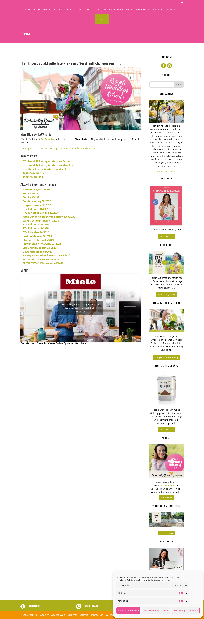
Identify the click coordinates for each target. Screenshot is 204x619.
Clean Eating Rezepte (46, 9)
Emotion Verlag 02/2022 (37, 201)
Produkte (141, 9)
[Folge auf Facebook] (163, 65)
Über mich (162, 171)
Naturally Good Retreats (118, 9)
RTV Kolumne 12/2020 (36, 224)
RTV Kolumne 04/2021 (36, 209)
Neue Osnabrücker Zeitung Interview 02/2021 (50, 216)
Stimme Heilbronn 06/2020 (38, 240)
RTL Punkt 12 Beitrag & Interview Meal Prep (48, 165)
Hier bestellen (166, 236)
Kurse (170, 9)
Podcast (69, 9)
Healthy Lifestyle (87, 9)
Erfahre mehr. (168, 485)
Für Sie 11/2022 (32, 193)
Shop (102, 19)
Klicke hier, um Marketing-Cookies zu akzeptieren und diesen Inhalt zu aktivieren (80, 308)
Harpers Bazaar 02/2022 (37, 205)
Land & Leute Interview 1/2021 (41, 220)
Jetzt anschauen (166, 533)
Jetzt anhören (166, 497)
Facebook (33, 606)
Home (27, 9)
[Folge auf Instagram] (169, 65)
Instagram (90, 606)
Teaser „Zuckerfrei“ (34, 172)
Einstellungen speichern (186, 610)
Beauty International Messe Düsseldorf (46, 255)
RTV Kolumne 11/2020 (36, 228)
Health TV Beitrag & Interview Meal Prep (46, 169)
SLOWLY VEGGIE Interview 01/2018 (43, 263)
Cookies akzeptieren (128, 610)
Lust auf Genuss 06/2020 (37, 236)
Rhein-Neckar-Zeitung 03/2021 (41, 212)
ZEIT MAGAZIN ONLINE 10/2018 (41, 259)
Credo (173, 171)
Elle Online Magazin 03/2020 (39, 247)
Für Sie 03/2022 (32, 197)
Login (181, 2)
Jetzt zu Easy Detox (166, 294)
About (156, 9)
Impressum (97, 614)
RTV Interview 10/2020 (36, 232)
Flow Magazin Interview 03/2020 (42, 244)
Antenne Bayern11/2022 (37, 189)
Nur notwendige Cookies (156, 610)
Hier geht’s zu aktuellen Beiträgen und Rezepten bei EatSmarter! (59, 148)
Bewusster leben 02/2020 (37, 251)
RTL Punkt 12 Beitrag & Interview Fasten (47, 161)
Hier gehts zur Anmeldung (166, 357)
